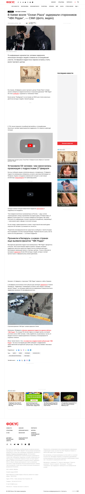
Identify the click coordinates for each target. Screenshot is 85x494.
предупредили (19, 177)
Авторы (33, 430)
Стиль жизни (69, 6)
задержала (43, 284)
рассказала (40, 208)
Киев (21, 353)
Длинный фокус (23, 430)
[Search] (78, 2)
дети (15, 353)
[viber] (21, 444)
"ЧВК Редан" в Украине (20, 11)
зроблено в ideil (75, 491)
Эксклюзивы (24, 6)
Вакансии (22, 432)
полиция (28, 353)
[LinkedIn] (32, 2)
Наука (62, 6)
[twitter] (10, 444)
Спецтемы (61, 2)
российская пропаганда (15, 355)
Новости (9, 428)
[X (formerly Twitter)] (20, 2)
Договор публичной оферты (9, 439)
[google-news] (25, 444)
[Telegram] (23, 2)
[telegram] (14, 444)
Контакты (64, 491)
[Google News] (30, 2)
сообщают (16, 93)
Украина (51, 6)
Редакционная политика (23, 438)
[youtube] (18, 444)
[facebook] (7, 444)
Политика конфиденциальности (51, 491)
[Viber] (28, 2)
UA (75, 2)
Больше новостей (67, 143)
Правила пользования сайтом (35, 434)
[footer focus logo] (12, 424)
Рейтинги (69, 2)
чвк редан (27, 355)
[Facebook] (18, 2)
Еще (76, 6)
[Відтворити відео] (30, 145)
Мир (57, 6)
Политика (44, 6)
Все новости (15, 6)
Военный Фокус (34, 6)
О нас (8, 432)
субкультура (36, 353)
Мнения (53, 2)
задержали (17, 252)
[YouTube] (25, 2)
